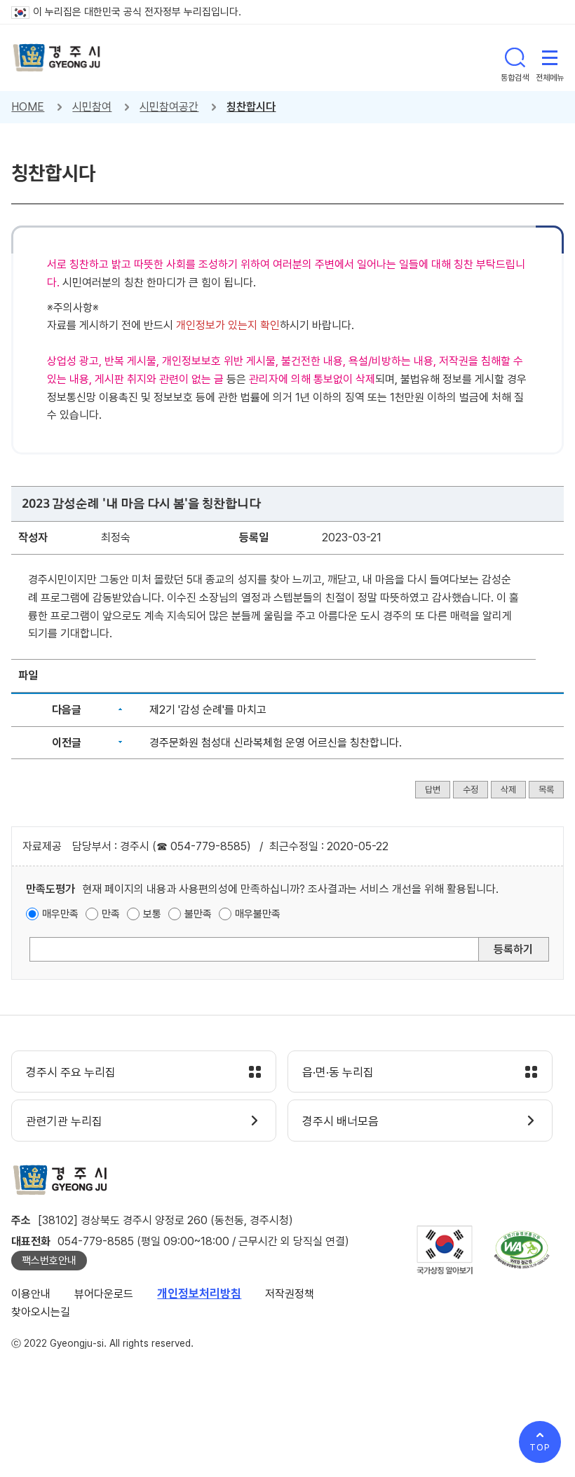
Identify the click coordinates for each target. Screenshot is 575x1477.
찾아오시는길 (40, 1312)
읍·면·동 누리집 (338, 1072)
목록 (546, 789)
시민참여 (91, 106)
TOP (539, 1447)
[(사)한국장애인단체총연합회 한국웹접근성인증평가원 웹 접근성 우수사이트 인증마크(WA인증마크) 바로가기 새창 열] (522, 1249)
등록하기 (513, 949)
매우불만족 (257, 914)
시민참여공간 (169, 106)
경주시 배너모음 (340, 1121)
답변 (432, 789)
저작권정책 (289, 1294)
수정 (470, 789)
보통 (152, 914)
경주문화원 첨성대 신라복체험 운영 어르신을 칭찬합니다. (275, 742)
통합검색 (515, 57)
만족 (111, 914)
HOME (27, 106)
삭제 (508, 789)
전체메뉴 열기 (550, 57)
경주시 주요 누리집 (71, 1072)
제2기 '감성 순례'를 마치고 (207, 709)
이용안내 (30, 1294)
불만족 (198, 914)
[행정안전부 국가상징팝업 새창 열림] (445, 1250)
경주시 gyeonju (56, 58)
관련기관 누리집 (64, 1121)
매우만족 (60, 914)
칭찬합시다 (251, 106)
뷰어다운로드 (103, 1294)
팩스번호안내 (49, 1260)
